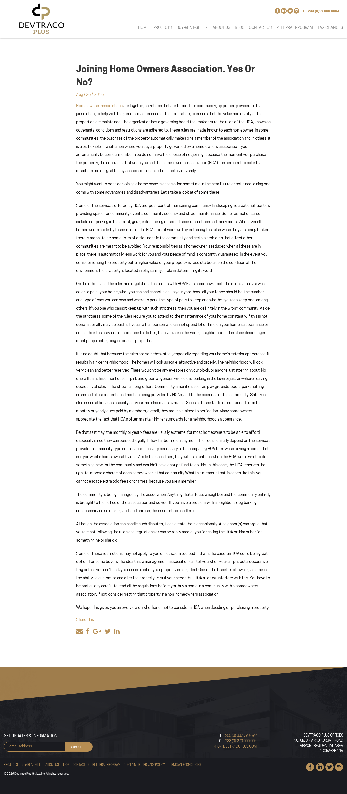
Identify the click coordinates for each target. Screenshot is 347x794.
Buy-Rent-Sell (31, 765)
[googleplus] (97, 632)
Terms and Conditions (184, 765)
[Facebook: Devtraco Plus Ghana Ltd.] (277, 12)
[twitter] (108, 632)
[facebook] (88, 632)
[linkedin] (117, 632)
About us (221, 28)
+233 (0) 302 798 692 (239, 736)
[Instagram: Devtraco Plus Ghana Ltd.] (296, 12)
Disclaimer (132, 765)
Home (143, 28)
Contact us (260, 28)
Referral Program (294, 28)
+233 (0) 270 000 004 (239, 741)
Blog (239, 28)
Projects (162, 28)
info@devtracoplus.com (235, 746)
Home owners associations (99, 106)
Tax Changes (330, 28)
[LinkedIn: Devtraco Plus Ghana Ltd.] (284, 12)
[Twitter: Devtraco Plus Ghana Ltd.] (290, 12)
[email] (79, 632)
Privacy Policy (154, 765)
